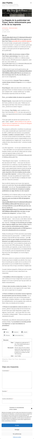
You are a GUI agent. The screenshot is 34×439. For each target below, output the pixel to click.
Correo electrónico (7, 398)
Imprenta (5, 359)
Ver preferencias (17, 434)
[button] (31, 408)
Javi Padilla (7, 3)
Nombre (4, 391)
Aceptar (17, 425)
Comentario (5, 370)
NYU (15, 112)
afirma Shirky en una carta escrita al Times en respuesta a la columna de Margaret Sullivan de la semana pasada (17, 123)
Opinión (5, 28)
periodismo (23, 359)
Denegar (17, 429)
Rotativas (5, 361)
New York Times (13, 359)
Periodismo (13, 28)
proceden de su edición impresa (21, 41)
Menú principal (31, 3)
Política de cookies (17, 437)
